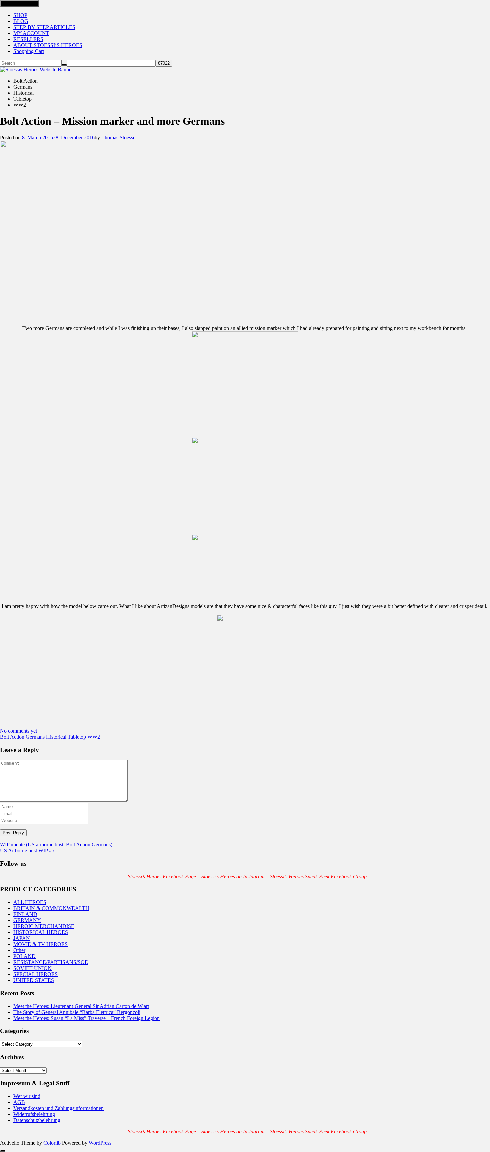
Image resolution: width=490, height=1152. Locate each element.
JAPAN (21, 938)
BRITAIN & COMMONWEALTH (51, 908)
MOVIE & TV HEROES (40, 944)
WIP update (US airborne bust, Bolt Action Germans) (56, 844)
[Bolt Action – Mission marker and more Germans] (166, 322)
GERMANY (27, 920)
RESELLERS (28, 39)
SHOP (20, 15)
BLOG (20, 21)
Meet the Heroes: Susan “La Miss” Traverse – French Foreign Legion (86, 1018)
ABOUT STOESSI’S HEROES (47, 45)
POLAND (24, 956)
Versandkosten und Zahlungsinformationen (58, 1108)
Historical (23, 93)
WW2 (19, 105)
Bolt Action (25, 81)
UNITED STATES (33, 980)
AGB (19, 1102)
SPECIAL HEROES (35, 974)
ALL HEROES (29, 902)
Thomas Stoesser (119, 137)
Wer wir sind (26, 1096)
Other (19, 950)
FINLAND (25, 914)
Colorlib (52, 1143)
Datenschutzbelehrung (36, 1120)
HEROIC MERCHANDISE (43, 926)
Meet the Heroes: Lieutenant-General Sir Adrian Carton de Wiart (81, 1006)
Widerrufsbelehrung (34, 1114)
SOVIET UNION (32, 968)
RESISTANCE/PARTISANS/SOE (50, 962)
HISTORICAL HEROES (40, 932)
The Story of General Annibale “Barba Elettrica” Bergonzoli (76, 1012)
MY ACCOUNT (31, 33)
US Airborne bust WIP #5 (27, 850)
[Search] (64, 65)
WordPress (100, 1143)
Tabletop (22, 99)
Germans (22, 87)
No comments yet (18, 731)
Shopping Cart (28, 51)
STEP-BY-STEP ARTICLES (44, 27)
